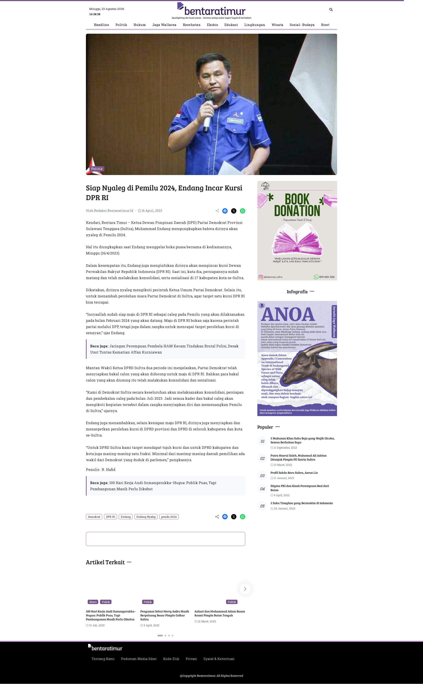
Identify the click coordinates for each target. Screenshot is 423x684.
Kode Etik (171, 658)
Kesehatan (192, 24)
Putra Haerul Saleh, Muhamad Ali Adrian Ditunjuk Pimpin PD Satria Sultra (299, 457)
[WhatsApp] (242, 211)
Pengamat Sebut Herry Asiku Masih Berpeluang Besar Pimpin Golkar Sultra (164, 615)
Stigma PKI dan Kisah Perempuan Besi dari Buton (300, 488)
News (93, 602)
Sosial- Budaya (302, 24)
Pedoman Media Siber (139, 658)
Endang (126, 516)
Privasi (191, 658)
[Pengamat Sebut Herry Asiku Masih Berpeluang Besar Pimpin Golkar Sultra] (165, 602)
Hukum (140, 24)
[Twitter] (233, 211)
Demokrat (94, 516)
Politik (121, 24)
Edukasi (231, 24)
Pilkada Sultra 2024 (210, 602)
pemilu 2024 (169, 516)
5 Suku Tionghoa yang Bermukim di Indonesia (302, 503)
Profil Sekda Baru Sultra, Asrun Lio (294, 472)
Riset (325, 24)
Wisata (277, 24)
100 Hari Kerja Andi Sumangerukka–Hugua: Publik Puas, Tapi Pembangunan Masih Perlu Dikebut (111, 615)
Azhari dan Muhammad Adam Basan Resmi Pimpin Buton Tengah (220, 613)
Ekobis (212, 24)
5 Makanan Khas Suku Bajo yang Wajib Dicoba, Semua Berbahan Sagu (303, 440)
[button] (160, 635)
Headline (101, 24)
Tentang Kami (103, 658)
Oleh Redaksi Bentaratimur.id (109, 210)
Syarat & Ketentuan (219, 658)
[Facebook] (225, 211)
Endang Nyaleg (146, 516)
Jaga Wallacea (164, 24)
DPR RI (110, 516)
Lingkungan (254, 24)
